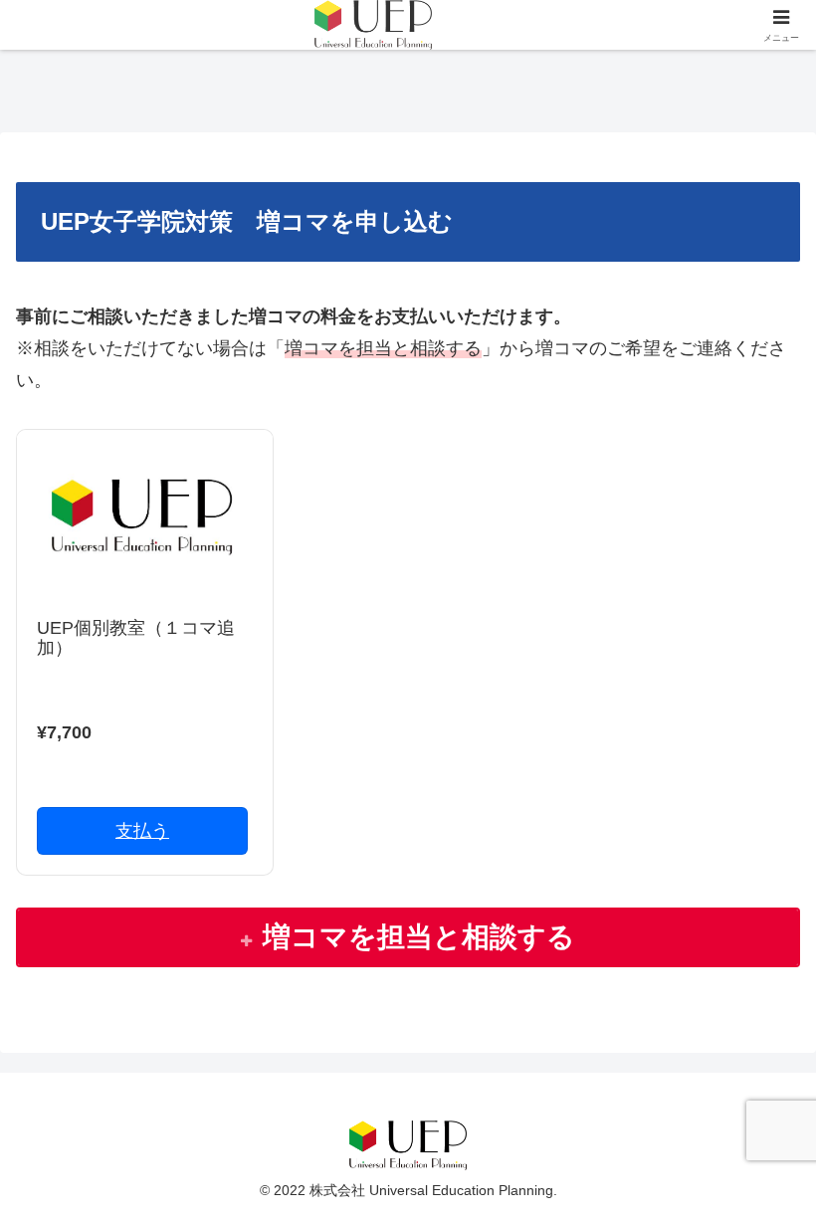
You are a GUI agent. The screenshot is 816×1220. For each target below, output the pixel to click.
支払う (142, 831)
